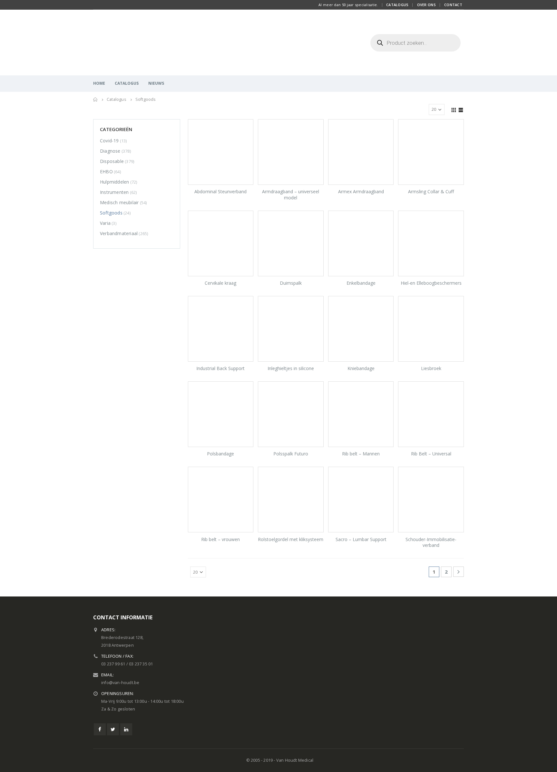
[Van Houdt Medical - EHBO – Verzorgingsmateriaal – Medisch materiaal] (133, 42)
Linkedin (126, 729)
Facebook (100, 729)
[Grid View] (454, 109)
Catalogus (397, 4)
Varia (105, 223)
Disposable (112, 161)
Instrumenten (114, 192)
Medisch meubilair (119, 202)
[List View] (461, 109)
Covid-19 (109, 141)
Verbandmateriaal (119, 233)
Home (99, 83)
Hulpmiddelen (114, 182)
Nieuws (156, 83)
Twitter (113, 729)
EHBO (106, 171)
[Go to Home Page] (95, 99)
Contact (453, 4)
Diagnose (110, 151)
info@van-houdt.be (120, 682)
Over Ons (426, 4)
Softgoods (111, 213)
